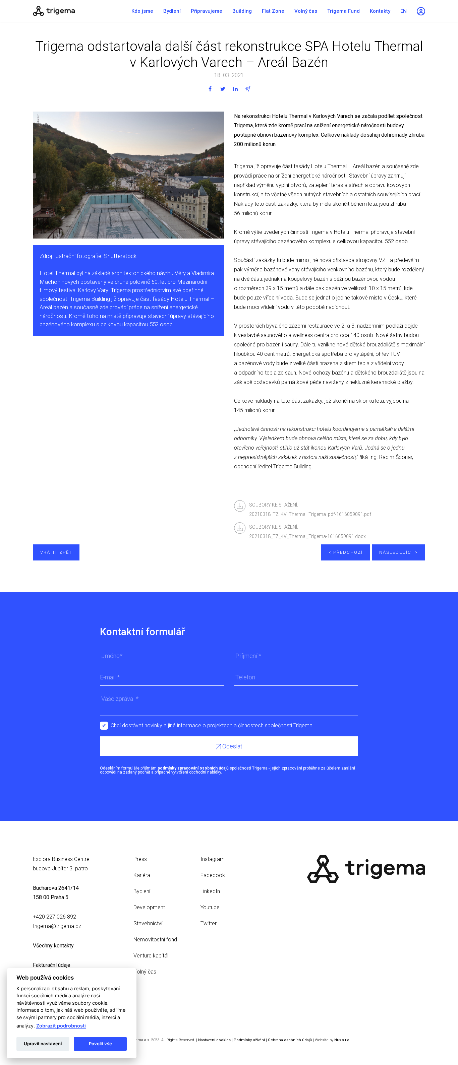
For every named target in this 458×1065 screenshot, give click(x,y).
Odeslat (231, 746)
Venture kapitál (150, 955)
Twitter (209, 923)
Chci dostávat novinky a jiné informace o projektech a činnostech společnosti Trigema (211, 725)
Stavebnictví (147, 923)
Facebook (213, 875)
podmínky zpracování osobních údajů (193, 768)
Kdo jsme (142, 11)
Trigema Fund (343, 11)
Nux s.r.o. (342, 1040)
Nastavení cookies (214, 1040)
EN (403, 11)
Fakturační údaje (51, 965)
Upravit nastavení (43, 1043)
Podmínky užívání (249, 1040)
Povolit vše (100, 1043)
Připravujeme (206, 11)
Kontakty (380, 11)
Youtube (210, 907)
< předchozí (346, 552)
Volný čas (305, 11)
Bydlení (172, 11)
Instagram (213, 859)
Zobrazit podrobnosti (61, 1025)
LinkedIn (210, 891)
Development (149, 907)
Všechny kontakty (53, 945)
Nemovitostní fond (155, 939)
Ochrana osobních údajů (290, 1040)
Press (140, 859)
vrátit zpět (56, 552)
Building (242, 11)
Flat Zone (273, 11)
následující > (398, 552)
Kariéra (141, 875)
